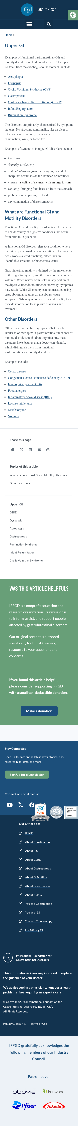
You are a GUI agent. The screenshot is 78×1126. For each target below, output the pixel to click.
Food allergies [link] (17, 390)
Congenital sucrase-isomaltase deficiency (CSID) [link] (39, 377)
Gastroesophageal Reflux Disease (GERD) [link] (35, 102)
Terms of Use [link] (39, 1023)
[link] (73, 15)
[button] (29, 24)
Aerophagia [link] (15, 76)
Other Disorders (20, 483)
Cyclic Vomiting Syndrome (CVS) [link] (29, 89)
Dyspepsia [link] (14, 83)
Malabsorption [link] (17, 410)
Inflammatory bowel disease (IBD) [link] (30, 397)
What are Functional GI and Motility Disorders (38, 475)
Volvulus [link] (13, 416)
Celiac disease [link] (17, 371)
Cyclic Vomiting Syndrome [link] (26, 560)
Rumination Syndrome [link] (22, 115)
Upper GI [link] (16, 504)
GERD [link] (13, 512)
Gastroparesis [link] (16, 96)
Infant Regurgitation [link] (20, 108)
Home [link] (8, 34)
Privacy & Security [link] (14, 1023)
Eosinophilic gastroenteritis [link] (25, 384)
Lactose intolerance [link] (20, 403)
